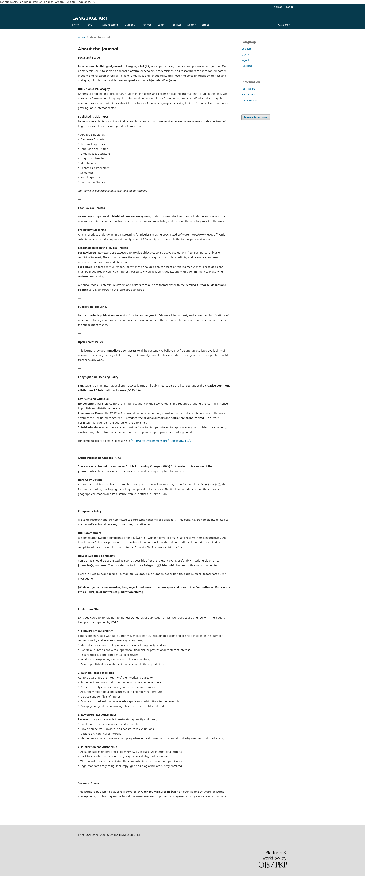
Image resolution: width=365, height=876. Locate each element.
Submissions (110, 24)
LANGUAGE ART (90, 18)
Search (191, 24)
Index (205, 24)
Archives (146, 24)
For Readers (248, 88)
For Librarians (249, 100)
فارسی (245, 54)
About (90, 24)
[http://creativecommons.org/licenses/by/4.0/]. (161, 440)
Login (161, 24)
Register (176, 24)
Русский (246, 66)
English (246, 48)
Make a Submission (256, 117)
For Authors (248, 94)
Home (76, 24)
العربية (245, 60)
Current (130, 24)
